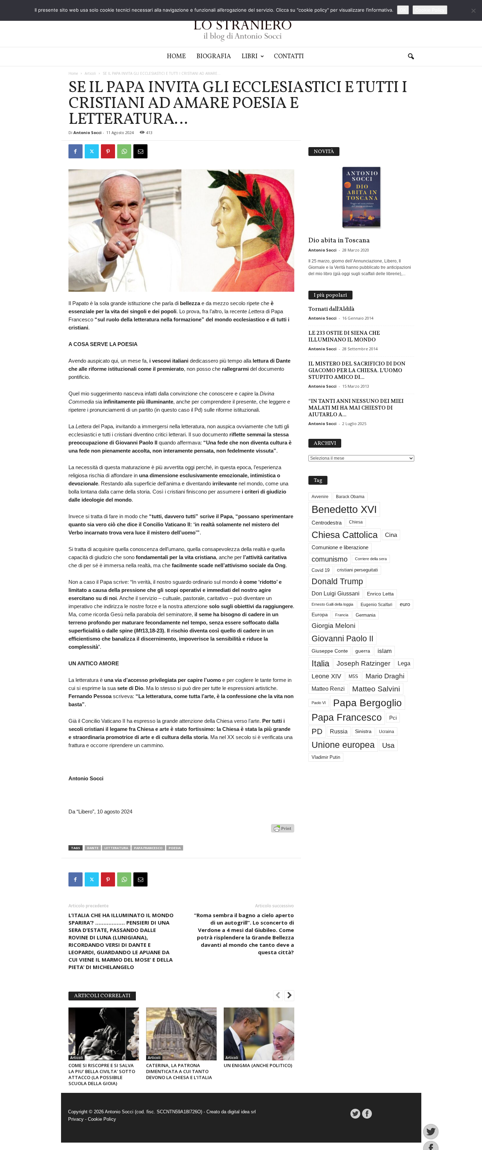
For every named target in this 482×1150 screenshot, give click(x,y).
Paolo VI (319, 703)
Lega (404, 663)
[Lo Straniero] (241, 23)
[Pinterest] (108, 151)
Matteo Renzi (328, 689)
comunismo (330, 559)
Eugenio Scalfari (376, 604)
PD (317, 731)
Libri (250, 56)
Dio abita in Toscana (339, 240)
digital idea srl (242, 1111)
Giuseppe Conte (330, 651)
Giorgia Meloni (333, 625)
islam (385, 651)
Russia (339, 731)
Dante (92, 848)
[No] (473, 10)
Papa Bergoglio (367, 702)
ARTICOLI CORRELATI (102, 996)
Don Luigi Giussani (336, 594)
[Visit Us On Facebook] (367, 1113)
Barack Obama (350, 496)
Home (176, 56)
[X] (92, 151)
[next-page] (289, 996)
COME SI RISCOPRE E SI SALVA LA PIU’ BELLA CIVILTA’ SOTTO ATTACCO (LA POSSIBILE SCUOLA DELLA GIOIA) (101, 1074)
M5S (353, 676)
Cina (391, 535)
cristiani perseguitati (357, 570)
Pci (393, 718)
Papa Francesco (148, 848)
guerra (362, 651)
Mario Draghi (385, 676)
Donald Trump (337, 581)
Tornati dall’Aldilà (331, 309)
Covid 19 (321, 570)
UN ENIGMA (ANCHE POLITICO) (258, 1065)
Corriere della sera (371, 559)
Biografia (214, 56)
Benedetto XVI (344, 509)
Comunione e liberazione (340, 547)
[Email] (140, 151)
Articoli (90, 73)
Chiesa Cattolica (345, 535)
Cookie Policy (102, 1119)
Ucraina (386, 731)
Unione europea (343, 745)
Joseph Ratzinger (363, 663)
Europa (320, 614)
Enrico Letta (380, 594)
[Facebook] (75, 151)
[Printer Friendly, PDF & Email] (282, 832)
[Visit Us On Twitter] (355, 1113)
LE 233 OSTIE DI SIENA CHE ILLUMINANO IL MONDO (344, 336)
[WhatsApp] (124, 151)
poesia (175, 848)
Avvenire (320, 496)
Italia (320, 663)
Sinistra (363, 731)
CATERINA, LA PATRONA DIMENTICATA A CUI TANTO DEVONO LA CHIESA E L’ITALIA (179, 1071)
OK (403, 10)
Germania (365, 615)
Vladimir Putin (326, 757)
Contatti (289, 56)
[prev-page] (278, 996)
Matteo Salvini (376, 689)
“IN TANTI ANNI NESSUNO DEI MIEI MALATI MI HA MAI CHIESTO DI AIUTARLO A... (356, 408)
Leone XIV (326, 676)
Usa (388, 745)
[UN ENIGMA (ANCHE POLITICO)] (259, 1033)
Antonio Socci (87, 132)
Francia (341, 615)
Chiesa (356, 522)
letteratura (116, 848)
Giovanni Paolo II (342, 638)
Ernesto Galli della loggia (332, 604)
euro (405, 604)
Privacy (76, 1119)
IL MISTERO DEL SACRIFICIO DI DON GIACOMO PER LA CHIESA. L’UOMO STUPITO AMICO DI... (356, 370)
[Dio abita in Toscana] (361, 198)
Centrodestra (327, 523)
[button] (410, 57)
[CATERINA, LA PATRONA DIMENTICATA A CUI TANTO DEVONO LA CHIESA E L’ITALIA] (181, 1033)
